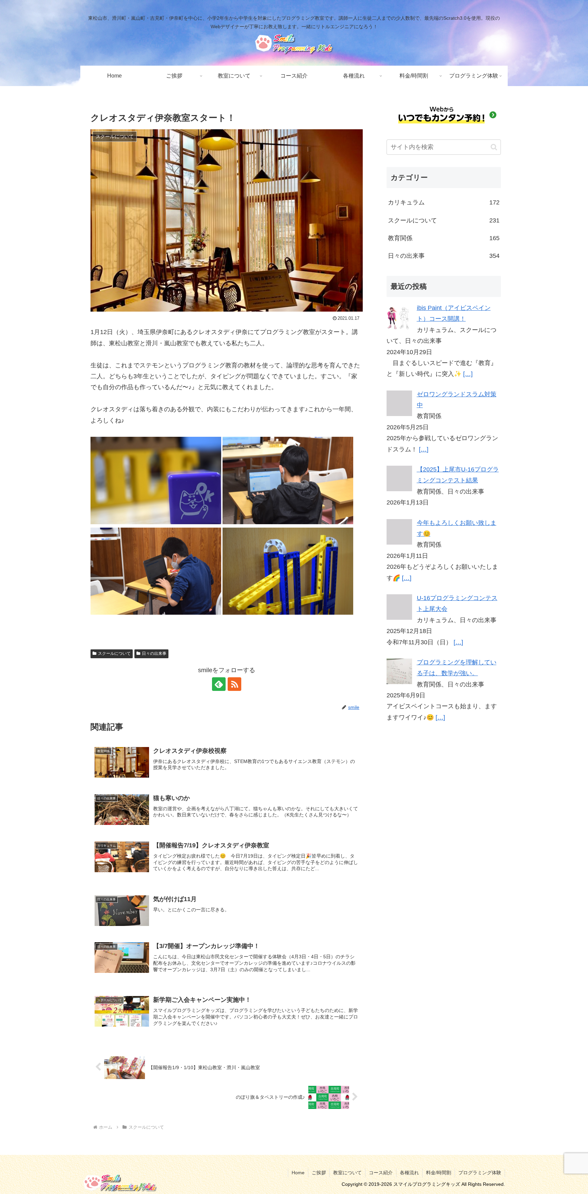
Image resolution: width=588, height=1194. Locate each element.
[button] (494, 147)
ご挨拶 (319, 1172)
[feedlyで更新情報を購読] (219, 684)
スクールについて (114, 653)
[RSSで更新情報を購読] (234, 684)
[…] (468, 373)
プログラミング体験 (479, 1172)
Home (298, 1172)
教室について (347, 1172)
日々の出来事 (154, 653)
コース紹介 (381, 1172)
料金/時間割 (438, 1172)
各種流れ (409, 1172)
